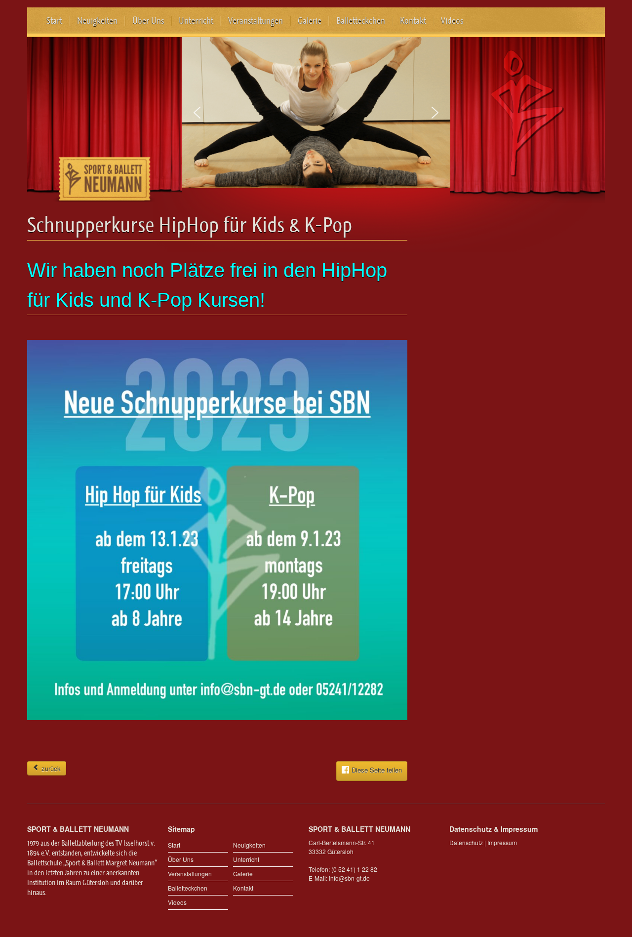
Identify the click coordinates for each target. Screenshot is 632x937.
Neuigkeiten (97, 20)
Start (54, 20)
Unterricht (196, 20)
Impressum (502, 842)
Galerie (309, 20)
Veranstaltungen (255, 20)
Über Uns (148, 20)
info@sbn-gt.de (349, 878)
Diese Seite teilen (377, 770)
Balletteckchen (360, 20)
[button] (197, 113)
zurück (50, 768)
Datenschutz (466, 842)
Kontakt (413, 20)
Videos (452, 20)
